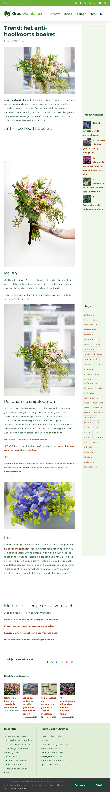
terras (96, 427)
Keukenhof (98, 403)
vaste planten (90, 452)
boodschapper (16, 549)
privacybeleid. (10, 788)
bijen (95, 320)
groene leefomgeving (91, 381)
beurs (87, 320)
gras (97, 374)
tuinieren (98, 437)
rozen (87, 427)
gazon (98, 364)
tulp (86, 442)
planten (87, 422)
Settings (21, 788)
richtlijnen (47, 756)
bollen (87, 344)
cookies (57, 785)
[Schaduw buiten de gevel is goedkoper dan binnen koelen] (30, 684)
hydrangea (89, 393)
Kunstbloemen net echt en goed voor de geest (31, 633)
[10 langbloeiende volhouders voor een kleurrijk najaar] (67, 684)
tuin (96, 432)
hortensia (88, 388)
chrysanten (89, 349)
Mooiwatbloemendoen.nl (33, 439)
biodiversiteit (90, 325)
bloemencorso (91, 339)
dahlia (87, 354)
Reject (99, 785)
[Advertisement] (39, 146)
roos (97, 422)
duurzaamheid (91, 359)
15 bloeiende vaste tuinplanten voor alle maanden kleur (93, 166)
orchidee (98, 412)
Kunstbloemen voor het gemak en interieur (29, 626)
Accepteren (80, 785)
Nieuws (21, 41)
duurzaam (98, 354)
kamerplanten (91, 398)
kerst (86, 403)
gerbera (88, 374)
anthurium (89, 315)
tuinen (87, 437)
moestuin (97, 408)
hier (6, 772)
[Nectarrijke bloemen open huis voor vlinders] (12, 684)
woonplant (89, 462)
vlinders (88, 457)
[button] (101, 14)
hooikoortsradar (13, 471)
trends (87, 432)
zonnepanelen (91, 467)
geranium (89, 369)
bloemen (88, 334)
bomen (97, 344)
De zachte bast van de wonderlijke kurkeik (29, 639)
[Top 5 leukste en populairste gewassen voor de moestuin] (49, 684)
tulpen (94, 442)
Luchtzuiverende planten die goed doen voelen (31, 619)
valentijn (88, 447)
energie (87, 364)
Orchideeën (89, 417)
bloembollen (90, 330)
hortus (100, 388)
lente (86, 408)
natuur (87, 412)
